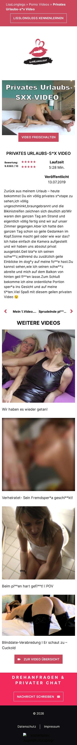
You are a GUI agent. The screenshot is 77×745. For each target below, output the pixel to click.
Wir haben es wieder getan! (25, 409)
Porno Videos (39, 4)
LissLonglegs (15, 4)
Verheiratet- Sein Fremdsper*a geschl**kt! (37, 498)
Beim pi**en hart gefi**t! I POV (27, 586)
